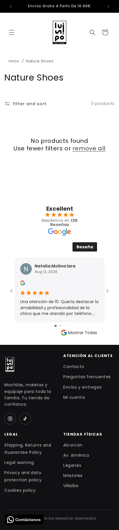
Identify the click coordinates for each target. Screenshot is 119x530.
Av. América (76, 455)
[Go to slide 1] (56, 326)
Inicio (14, 61)
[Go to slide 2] (60, 326)
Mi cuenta (74, 397)
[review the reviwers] (22, 284)
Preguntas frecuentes (87, 377)
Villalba (71, 486)
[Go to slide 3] (64, 325)
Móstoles (73, 475)
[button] (11, 32)
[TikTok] (25, 419)
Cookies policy (20, 490)
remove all (88, 148)
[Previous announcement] (10, 6)
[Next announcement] (108, 6)
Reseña (85, 247)
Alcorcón (73, 445)
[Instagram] (10, 419)
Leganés (72, 465)
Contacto (73, 366)
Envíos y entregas (82, 387)
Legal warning (19, 462)
